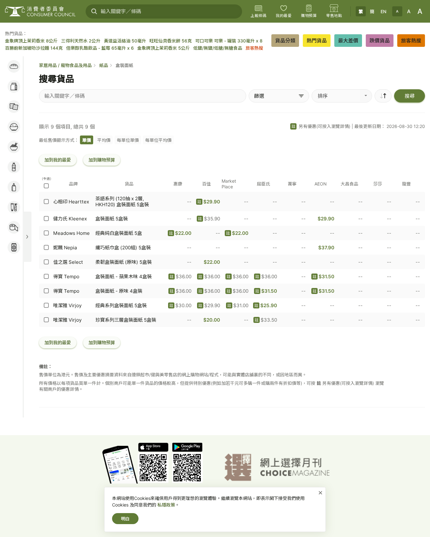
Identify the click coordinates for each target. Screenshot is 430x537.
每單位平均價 (158, 140)
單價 (86, 140)
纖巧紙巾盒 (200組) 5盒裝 (123, 248)
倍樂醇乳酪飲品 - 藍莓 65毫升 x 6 (100, 48)
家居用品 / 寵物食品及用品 (65, 65)
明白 (125, 518)
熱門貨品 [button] (317, 40)
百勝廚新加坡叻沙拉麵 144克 (34, 48)
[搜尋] (94, 11)
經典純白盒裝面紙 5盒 (118, 233)
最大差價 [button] (348, 40)
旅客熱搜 (254, 48)
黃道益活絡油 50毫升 (125, 40)
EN (383, 11)
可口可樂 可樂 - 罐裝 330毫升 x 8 (229, 40)
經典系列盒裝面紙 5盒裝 (121, 305)
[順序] (383, 95)
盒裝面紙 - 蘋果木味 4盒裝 (123, 277)
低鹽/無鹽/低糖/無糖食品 (217, 48)
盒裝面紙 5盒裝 (111, 219)
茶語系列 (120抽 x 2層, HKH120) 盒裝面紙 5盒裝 (122, 202)
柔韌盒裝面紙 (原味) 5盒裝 (123, 262)
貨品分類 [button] (285, 40)
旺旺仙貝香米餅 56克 (171, 40)
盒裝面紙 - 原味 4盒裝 (118, 291)
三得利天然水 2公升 (80, 40)
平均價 (103, 140)
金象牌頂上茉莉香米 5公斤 (163, 48)
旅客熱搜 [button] (411, 40)
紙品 (103, 65)
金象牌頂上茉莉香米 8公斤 (31, 40)
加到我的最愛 (57, 160)
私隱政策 (166, 504)
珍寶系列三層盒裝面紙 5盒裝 (125, 320)
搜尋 (410, 96)
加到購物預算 (101, 160)
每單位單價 (128, 140)
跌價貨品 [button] (380, 40)
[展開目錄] (27, 237)
